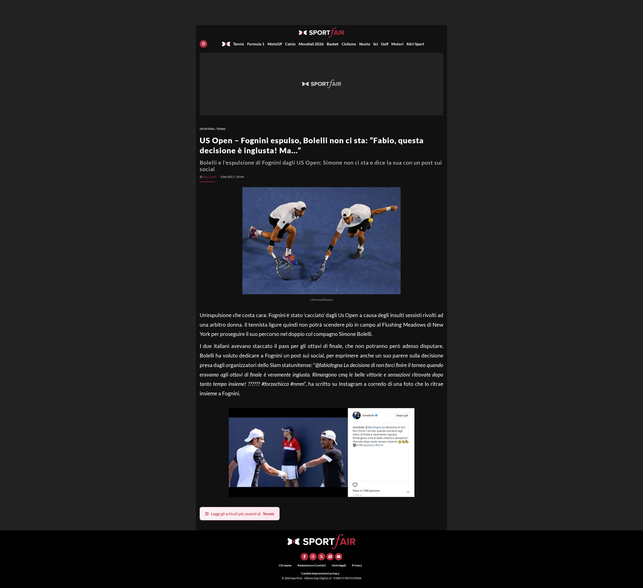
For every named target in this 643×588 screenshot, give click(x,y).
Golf (384, 44)
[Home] (226, 43)
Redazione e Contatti (312, 565)
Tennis (238, 44)
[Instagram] (313, 556)
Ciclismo (349, 44)
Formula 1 (255, 44)
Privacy (357, 565)
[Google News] (330, 556)
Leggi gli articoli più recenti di (242, 513)
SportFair (207, 128)
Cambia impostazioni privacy (320, 573)
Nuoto (364, 44)
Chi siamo (285, 565)
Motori (397, 44)
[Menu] (203, 44)
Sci (375, 44)
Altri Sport (415, 44)
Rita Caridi (210, 177)
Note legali (339, 565)
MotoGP (274, 44)
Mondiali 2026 (311, 44)
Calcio (290, 44)
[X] (321, 556)
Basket (333, 44)
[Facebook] (304, 556)
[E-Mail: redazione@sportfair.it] (338, 556)
